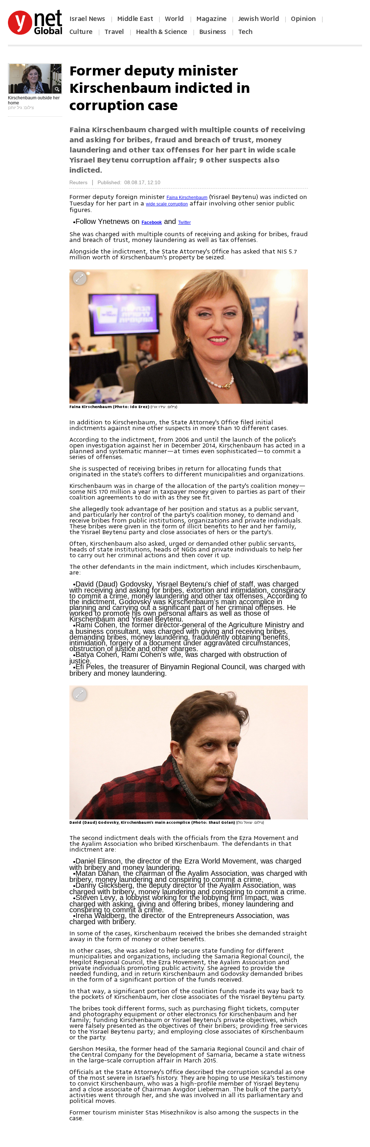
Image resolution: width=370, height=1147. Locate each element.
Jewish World (258, 19)
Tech (245, 32)
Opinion (303, 19)
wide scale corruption (167, 204)
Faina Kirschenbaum (187, 197)
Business (212, 32)
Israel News (87, 19)
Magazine (211, 19)
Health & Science (161, 32)
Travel (114, 32)
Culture (80, 32)
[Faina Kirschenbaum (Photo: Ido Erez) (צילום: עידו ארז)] (188, 336)
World (175, 19)
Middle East (135, 19)
